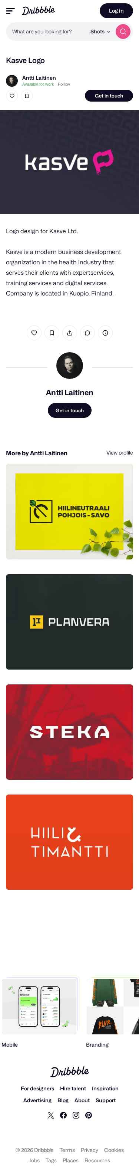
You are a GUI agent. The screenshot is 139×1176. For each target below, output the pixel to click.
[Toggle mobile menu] (10, 11)
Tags (51, 1160)
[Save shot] (27, 96)
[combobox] (46, 31)
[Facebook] (63, 1114)
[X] (50, 1114)
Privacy (89, 1150)
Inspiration (105, 1088)
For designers (37, 1088)
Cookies (114, 1150)
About (82, 1100)
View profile (119, 452)
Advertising (37, 1100)
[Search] (123, 31)
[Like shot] (12, 96)
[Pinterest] (88, 1114)
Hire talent (73, 1088)
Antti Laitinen (39, 78)
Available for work (38, 84)
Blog (63, 1100)
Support (106, 1100)
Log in (116, 10)
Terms (67, 1150)
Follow (64, 84)
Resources (97, 1160)
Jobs (34, 1160)
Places (71, 1160)
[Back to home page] (38, 10)
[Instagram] (76, 1114)
